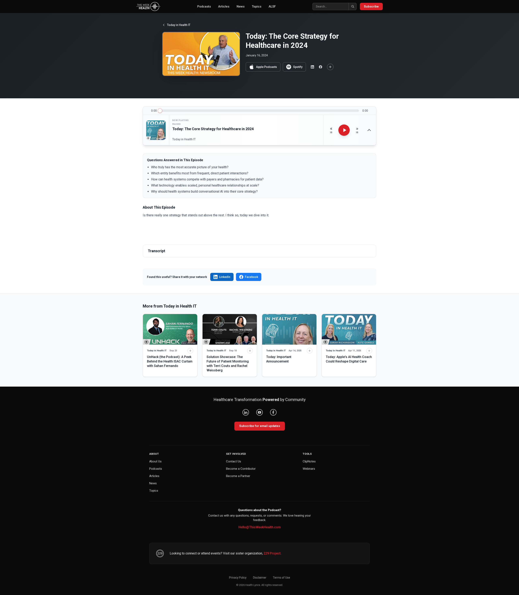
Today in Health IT (178, 25)
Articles (223, 6)
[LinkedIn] (245, 412)
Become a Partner (238, 476)
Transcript (156, 251)
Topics (256, 6)
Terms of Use (281, 577)
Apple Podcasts (266, 67)
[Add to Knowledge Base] (330, 67)
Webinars (309, 469)
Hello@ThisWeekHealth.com (259, 527)
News (240, 6)
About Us (155, 461)
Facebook (251, 277)
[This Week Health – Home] (148, 6)
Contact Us (233, 461)
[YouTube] (259, 412)
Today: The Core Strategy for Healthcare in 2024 (213, 129)
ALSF (272, 6)
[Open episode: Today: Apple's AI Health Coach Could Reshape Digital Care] (349, 329)
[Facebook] (273, 412)
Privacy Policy (238, 577)
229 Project (272, 553)
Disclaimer (259, 577)
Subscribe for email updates (259, 426)
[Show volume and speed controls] (369, 130)
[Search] (353, 6)
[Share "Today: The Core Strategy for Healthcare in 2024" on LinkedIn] (312, 67)
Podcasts (204, 6)
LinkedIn (224, 277)
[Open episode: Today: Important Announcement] (289, 329)
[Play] (344, 130)
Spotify (297, 67)
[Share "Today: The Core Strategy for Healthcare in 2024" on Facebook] (320, 67)
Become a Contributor (241, 469)
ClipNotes (309, 461)
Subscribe (371, 6)
